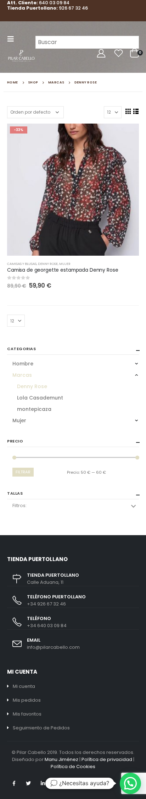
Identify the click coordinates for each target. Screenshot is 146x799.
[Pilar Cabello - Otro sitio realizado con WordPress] (21, 56)
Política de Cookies (73, 766)
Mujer (65, 263)
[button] (130, 783)
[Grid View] (128, 111)
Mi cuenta (24, 686)
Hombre (22, 363)
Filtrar (23, 472)
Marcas (22, 375)
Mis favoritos (27, 714)
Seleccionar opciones (127, 135)
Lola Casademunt (40, 397)
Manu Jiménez (61, 759)
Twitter (28, 783)
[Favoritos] (118, 53)
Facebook (14, 783)
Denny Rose (48, 263)
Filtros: (19, 505)
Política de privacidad (107, 759)
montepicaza (34, 409)
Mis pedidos (27, 700)
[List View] (136, 111)
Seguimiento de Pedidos (41, 727)
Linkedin (43, 783)
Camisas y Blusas (21, 263)
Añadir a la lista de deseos (136, 264)
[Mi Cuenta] (101, 53)
